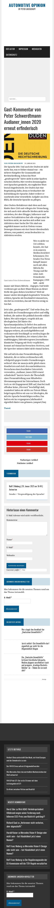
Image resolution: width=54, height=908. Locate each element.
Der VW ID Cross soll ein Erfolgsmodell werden (23, 766)
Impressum (23, 48)
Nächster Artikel (25, 463)
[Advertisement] (27, 78)
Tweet (7, 408)
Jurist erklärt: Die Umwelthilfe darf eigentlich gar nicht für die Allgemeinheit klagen (35, 646)
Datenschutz (11, 54)
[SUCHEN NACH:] (27, 98)
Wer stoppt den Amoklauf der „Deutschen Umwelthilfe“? (33, 631)
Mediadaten (37, 48)
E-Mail (9, 547)
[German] (22, 55)
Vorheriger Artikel (29, 459)
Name (9, 539)
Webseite (11, 555)
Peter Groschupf (15, 163)
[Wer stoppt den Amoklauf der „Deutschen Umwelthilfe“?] (11, 635)
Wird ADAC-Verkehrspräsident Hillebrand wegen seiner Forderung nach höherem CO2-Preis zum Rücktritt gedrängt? (26, 813)
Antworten (13, 489)
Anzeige (44, 679)
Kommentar (12, 520)
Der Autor (10, 48)
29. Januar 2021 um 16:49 (32, 486)
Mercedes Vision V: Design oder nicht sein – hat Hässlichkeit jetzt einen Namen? (27, 836)
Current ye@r (13, 569)
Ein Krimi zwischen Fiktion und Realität (21, 789)
